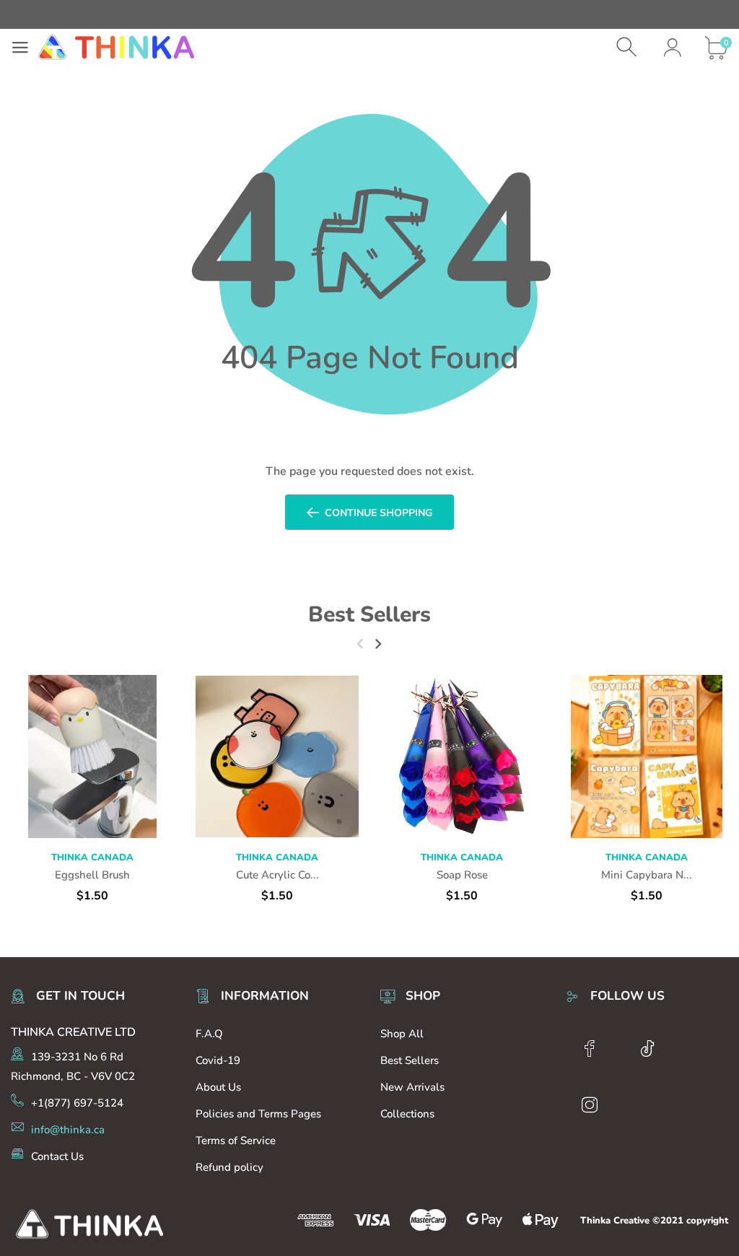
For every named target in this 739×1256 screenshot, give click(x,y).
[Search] (628, 47)
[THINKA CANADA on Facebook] (589, 1048)
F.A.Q (209, 1033)
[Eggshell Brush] (92, 756)
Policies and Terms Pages (258, 1114)
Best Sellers (369, 614)
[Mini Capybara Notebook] (646, 756)
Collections (407, 1114)
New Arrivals (412, 1087)
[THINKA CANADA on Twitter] (647, 1048)
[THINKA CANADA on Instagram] (589, 1105)
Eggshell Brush (92, 875)
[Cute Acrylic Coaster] (277, 756)
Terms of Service (236, 1140)
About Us (218, 1087)
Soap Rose (462, 875)
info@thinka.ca (68, 1129)
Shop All (402, 1033)
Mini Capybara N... (646, 875)
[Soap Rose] (461, 756)
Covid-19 (218, 1060)
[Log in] (672, 47)
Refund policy (229, 1167)
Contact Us (57, 1156)
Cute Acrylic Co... (277, 875)
